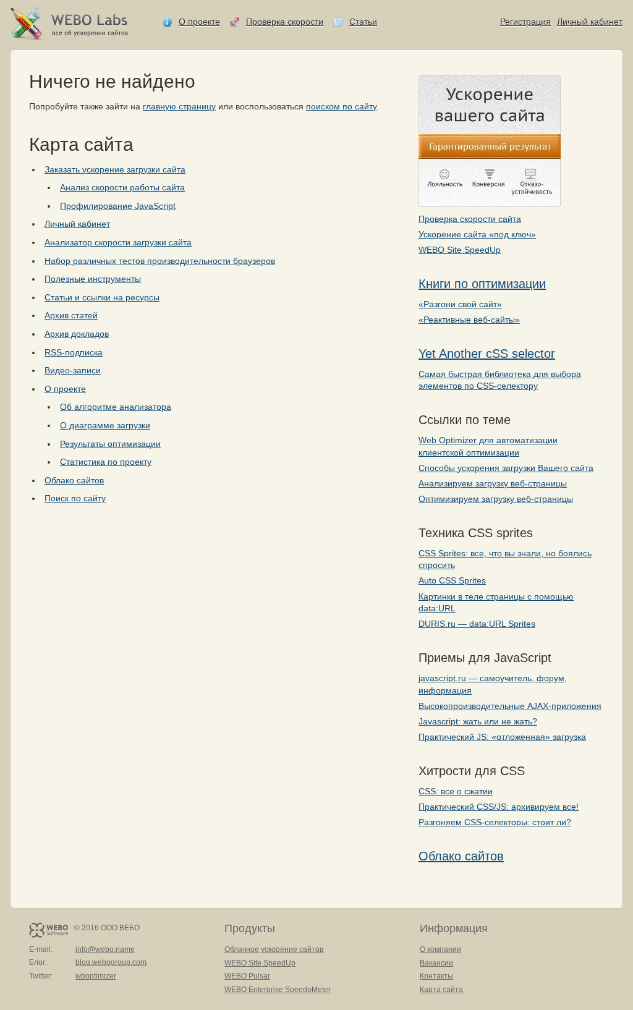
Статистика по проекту (105, 462)
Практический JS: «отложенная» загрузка (502, 737)
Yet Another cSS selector (486, 353)
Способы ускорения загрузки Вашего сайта (505, 468)
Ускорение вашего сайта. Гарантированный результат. (489, 141)
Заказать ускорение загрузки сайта (115, 169)
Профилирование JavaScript (118, 206)
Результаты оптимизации (110, 444)
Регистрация (525, 22)
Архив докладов (77, 334)
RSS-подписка (74, 352)
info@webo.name (105, 949)
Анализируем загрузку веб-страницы (492, 483)
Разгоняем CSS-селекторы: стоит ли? (494, 822)
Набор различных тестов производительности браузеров (160, 261)
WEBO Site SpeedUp (459, 250)
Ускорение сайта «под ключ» (477, 234)
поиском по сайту (341, 106)
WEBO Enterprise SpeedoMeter (277, 989)
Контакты (436, 976)
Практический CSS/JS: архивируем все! (498, 807)
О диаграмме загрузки (105, 425)
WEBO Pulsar (247, 976)
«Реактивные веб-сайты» (469, 320)
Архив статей (71, 315)
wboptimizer (95, 976)
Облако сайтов (461, 856)
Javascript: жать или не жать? (477, 721)
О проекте (199, 22)
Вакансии (436, 963)
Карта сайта (441, 989)
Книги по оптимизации (482, 284)
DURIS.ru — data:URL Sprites (476, 624)
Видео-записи (73, 370)
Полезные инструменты (93, 279)
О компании (440, 949)
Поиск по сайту (75, 498)
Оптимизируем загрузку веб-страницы (495, 499)
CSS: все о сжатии (455, 791)
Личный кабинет (589, 22)
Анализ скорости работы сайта (122, 187)
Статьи (363, 22)
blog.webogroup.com (111, 962)
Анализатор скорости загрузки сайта (118, 242)
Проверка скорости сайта (469, 219)
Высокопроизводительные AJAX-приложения (509, 706)
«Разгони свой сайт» (460, 304)
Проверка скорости (284, 22)
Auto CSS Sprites (452, 580)
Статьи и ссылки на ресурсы (102, 297)
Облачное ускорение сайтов (273, 949)
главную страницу (179, 106)
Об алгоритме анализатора (115, 407)
